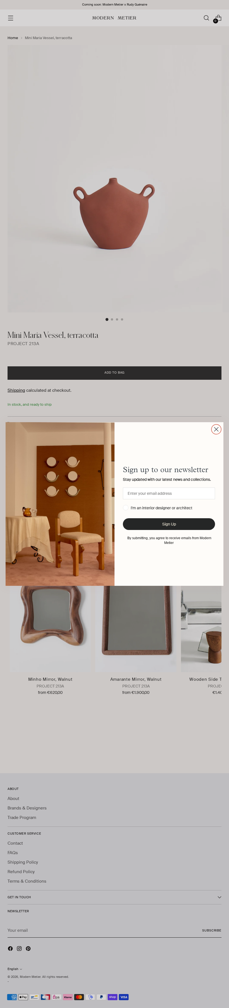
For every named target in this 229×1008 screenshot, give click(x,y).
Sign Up (169, 524)
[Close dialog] (216, 429)
